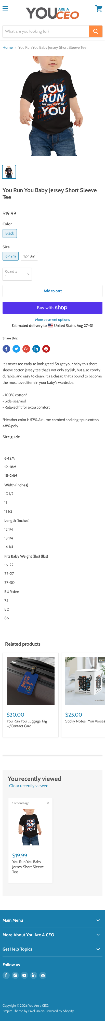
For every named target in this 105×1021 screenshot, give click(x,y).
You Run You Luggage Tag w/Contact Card (27, 724)
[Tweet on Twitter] (16, 349)
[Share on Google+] (26, 349)
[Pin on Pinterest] (46, 349)
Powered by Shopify (60, 1011)
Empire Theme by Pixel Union (23, 1011)
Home (8, 47)
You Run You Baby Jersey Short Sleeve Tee (28, 866)
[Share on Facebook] (6, 349)
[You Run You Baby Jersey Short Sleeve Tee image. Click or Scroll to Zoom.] (52, 108)
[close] (47, 803)
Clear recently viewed (28, 786)
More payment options (52, 319)
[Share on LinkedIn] (36, 349)
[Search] (95, 31)
